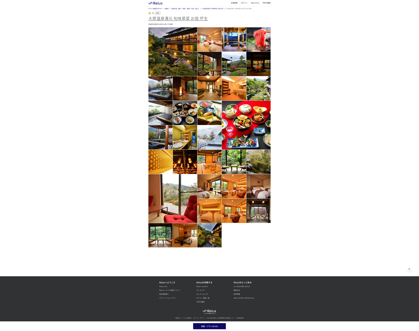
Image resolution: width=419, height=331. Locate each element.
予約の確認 (266, 3)
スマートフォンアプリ (167, 298)
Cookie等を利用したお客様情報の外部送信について (221, 318)
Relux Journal (202, 286)
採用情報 (237, 294)
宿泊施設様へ (164, 294)
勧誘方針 (178, 318)
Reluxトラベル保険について (169, 290)
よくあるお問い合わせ (242, 286)
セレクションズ (202, 294)
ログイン (244, 3)
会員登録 (234, 3)
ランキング (200, 290)
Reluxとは (255, 3)
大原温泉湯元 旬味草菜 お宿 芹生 (212, 9)
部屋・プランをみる (209, 326)
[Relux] (155, 2)
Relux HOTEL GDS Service (244, 298)
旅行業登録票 (240, 318)
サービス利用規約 (186, 318)
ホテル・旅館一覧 (203, 298)
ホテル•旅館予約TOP (155, 9)
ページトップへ (409, 269)
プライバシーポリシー (199, 318)
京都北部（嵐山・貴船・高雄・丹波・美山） (185, 9)
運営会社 (237, 290)
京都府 (166, 9)
